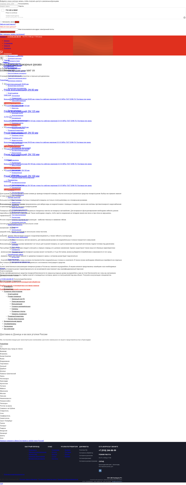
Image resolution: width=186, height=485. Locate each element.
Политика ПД (83, 450)
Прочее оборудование (16, 319)
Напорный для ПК (18, 299)
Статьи (54, 456)
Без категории (9, 329)
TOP (1, 484)
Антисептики (8, 289)
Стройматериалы (10, 324)
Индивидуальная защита (13, 321)
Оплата (67, 454)
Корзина (67, 456)
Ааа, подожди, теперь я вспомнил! (12, 34)
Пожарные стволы (18, 311)
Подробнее (4, 80)
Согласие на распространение (88, 461)
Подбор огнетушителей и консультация (15, 289)
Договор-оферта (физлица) (28, 479)
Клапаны (15, 309)
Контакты (55, 458)
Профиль (68, 450)
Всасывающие (17, 304)
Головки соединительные (21, 306)
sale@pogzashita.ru (117, 481)
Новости (54, 454)
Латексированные (18, 301)
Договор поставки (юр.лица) (47, 479)
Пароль (21, 6)
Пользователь (23, 4)
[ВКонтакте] (100, 470)
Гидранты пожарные (19, 314)
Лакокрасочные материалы (37, 452)
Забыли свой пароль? (8, 24)
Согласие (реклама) (85, 458)
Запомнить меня (8, 22)
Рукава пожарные (14, 296)
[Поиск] (1, 58)
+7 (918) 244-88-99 (14, 37)
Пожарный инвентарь (16, 316)
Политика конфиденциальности (14, 474)
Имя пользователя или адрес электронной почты (36, 29)
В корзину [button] (7, 103)
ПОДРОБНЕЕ (16, 103)
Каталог (54, 452)
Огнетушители (13, 294)
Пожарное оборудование (13, 291)
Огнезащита (8, 286)
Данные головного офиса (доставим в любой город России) (22, 441)
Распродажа (8, 326)
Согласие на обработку (86, 453)
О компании (55, 450)
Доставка (68, 452)
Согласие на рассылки (86, 455)
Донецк (3, 37)
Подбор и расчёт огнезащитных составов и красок (19, 285)
